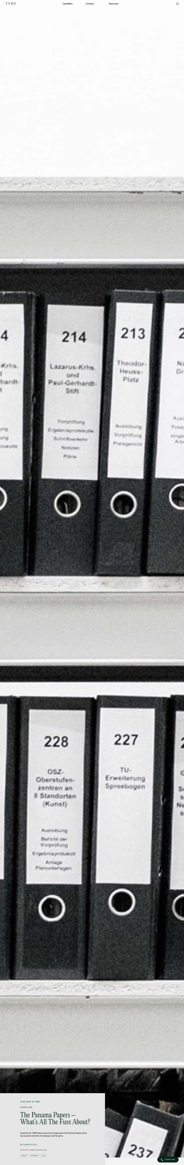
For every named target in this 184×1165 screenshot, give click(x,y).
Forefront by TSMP (30, 1102)
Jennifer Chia (30, 1145)
